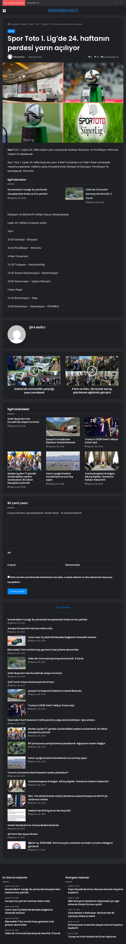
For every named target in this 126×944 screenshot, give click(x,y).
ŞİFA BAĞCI (18, 57)
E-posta (12, 565)
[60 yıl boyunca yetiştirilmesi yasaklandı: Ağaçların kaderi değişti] (17, 748)
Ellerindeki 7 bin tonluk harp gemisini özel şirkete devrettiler (43, 649)
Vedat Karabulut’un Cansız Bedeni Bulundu (33, 825)
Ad (10, 552)
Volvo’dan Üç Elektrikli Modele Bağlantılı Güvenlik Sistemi (56, 2)
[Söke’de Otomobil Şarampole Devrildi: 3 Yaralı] (74, 193)
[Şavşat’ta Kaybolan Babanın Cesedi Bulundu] (63, 426)
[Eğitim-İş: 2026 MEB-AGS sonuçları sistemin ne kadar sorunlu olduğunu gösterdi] (17, 847)
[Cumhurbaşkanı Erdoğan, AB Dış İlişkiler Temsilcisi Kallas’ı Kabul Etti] (101, 460)
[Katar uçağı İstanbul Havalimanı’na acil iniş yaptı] (63, 460)
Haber (24, 24)
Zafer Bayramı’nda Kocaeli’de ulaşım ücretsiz (23, 420)
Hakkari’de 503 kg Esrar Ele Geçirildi (49, 810)
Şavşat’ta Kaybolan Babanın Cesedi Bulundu (60, 441)
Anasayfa (15, 24)
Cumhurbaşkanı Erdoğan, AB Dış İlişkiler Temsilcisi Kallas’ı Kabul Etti (100, 476)
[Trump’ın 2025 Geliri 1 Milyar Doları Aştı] (101, 426)
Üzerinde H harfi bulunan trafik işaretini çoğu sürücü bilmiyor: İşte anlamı (51, 720)
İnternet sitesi (72, 565)
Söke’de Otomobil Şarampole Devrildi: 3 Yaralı (99, 194)
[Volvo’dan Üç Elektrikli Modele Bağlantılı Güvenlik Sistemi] (17, 641)
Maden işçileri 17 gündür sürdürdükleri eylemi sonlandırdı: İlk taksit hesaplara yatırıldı (22, 478)
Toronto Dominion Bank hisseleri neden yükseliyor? (38, 772)
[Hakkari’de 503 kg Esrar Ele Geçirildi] (17, 815)
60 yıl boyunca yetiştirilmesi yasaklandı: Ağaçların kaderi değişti (66, 743)
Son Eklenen (63, 607)
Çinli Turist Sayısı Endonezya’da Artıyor (31, 682)
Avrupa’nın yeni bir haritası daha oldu (30, 628)
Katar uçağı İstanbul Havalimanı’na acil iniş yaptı (59, 476)
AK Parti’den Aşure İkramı (23, 834)
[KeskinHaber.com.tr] (63, 10)
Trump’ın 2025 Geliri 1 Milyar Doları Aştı (101, 441)
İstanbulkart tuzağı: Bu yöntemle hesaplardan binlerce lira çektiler (47, 619)
